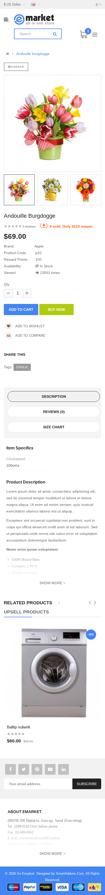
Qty (6, 284)
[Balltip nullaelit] (52, 673)
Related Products (28, 602)
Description (54, 396)
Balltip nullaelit (18, 727)
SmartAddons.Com (70, 873)
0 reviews (29, 226)
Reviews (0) (54, 412)
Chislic (22, 367)
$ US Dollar (13, 4)
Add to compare (30, 336)
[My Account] (98, 4)
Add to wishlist (30, 326)
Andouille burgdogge (33, 53)
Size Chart (53, 427)
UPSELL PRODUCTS (26, 611)
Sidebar (17, 66)
